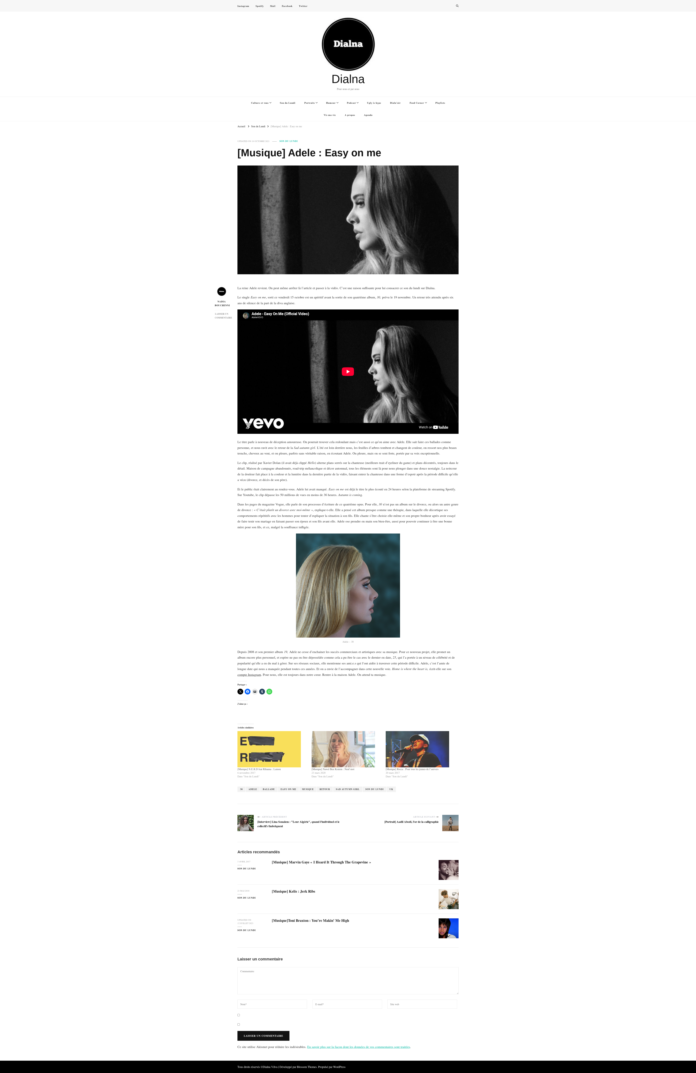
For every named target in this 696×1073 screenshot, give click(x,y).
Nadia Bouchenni (221, 303)
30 (241, 789)
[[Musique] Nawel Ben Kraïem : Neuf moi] (347, 749)
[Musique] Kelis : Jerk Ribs (293, 891)
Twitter (303, 6)
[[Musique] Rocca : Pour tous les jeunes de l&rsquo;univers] (421, 749)
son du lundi (374, 789)
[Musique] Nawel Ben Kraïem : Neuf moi (333, 769)
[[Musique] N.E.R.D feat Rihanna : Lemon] (272, 749)
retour (325, 789)
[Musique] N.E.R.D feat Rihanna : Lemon (259, 769)
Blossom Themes (307, 1067)
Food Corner (417, 102)
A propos (350, 115)
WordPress (339, 1067)
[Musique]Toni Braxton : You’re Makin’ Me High (310, 920)
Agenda (368, 115)
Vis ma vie (330, 115)
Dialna (348, 79)
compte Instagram (249, 674)
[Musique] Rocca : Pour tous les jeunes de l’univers (412, 769)
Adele (252, 789)
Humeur (331, 102)
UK (391, 789)
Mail (273, 6)
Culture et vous (260, 102)
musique (308, 789)
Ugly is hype (374, 102)
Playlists (440, 102)
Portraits (309, 102)
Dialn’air (395, 102)
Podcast (351, 102)
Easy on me (288, 789)
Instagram (243, 6)
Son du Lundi (287, 102)
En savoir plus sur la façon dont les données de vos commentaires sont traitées (358, 1047)
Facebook (287, 6)
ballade (269, 789)
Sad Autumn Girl (348, 789)
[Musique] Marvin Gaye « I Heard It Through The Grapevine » (321, 862)
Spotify (260, 6)
